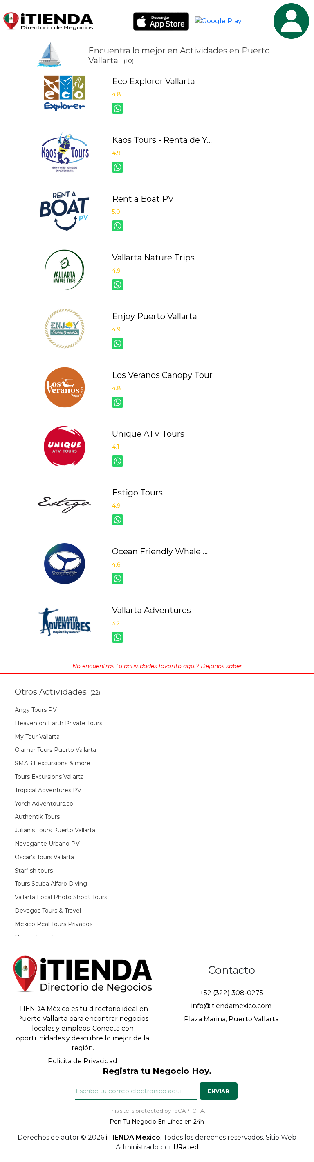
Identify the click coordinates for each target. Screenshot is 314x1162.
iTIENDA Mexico (133, 1137)
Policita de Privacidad (82, 1061)
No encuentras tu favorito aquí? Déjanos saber (157, 666)
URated (186, 1147)
